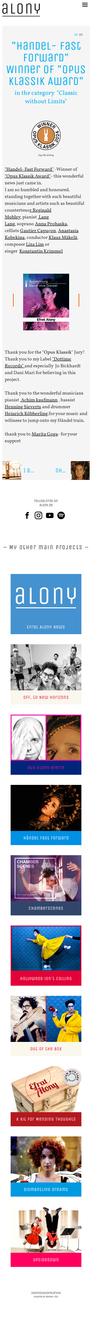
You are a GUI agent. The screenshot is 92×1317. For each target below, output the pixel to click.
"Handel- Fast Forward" (29, 169)
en (81, 34)
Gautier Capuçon (38, 231)
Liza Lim (35, 244)
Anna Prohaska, (51, 224)
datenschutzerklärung (46, 1293)
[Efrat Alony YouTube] (51, 515)
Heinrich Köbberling (27, 414)
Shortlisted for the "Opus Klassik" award (72, 470)
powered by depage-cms (46, 1296)
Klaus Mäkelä (63, 237)
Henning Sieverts (23, 407)
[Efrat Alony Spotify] (63, 515)
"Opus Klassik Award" (28, 176)
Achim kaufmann (39, 400)
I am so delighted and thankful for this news (35, 470)
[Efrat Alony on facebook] (29, 515)
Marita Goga (45, 434)
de (76, 34)
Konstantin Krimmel (41, 251)
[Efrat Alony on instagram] (40, 515)
